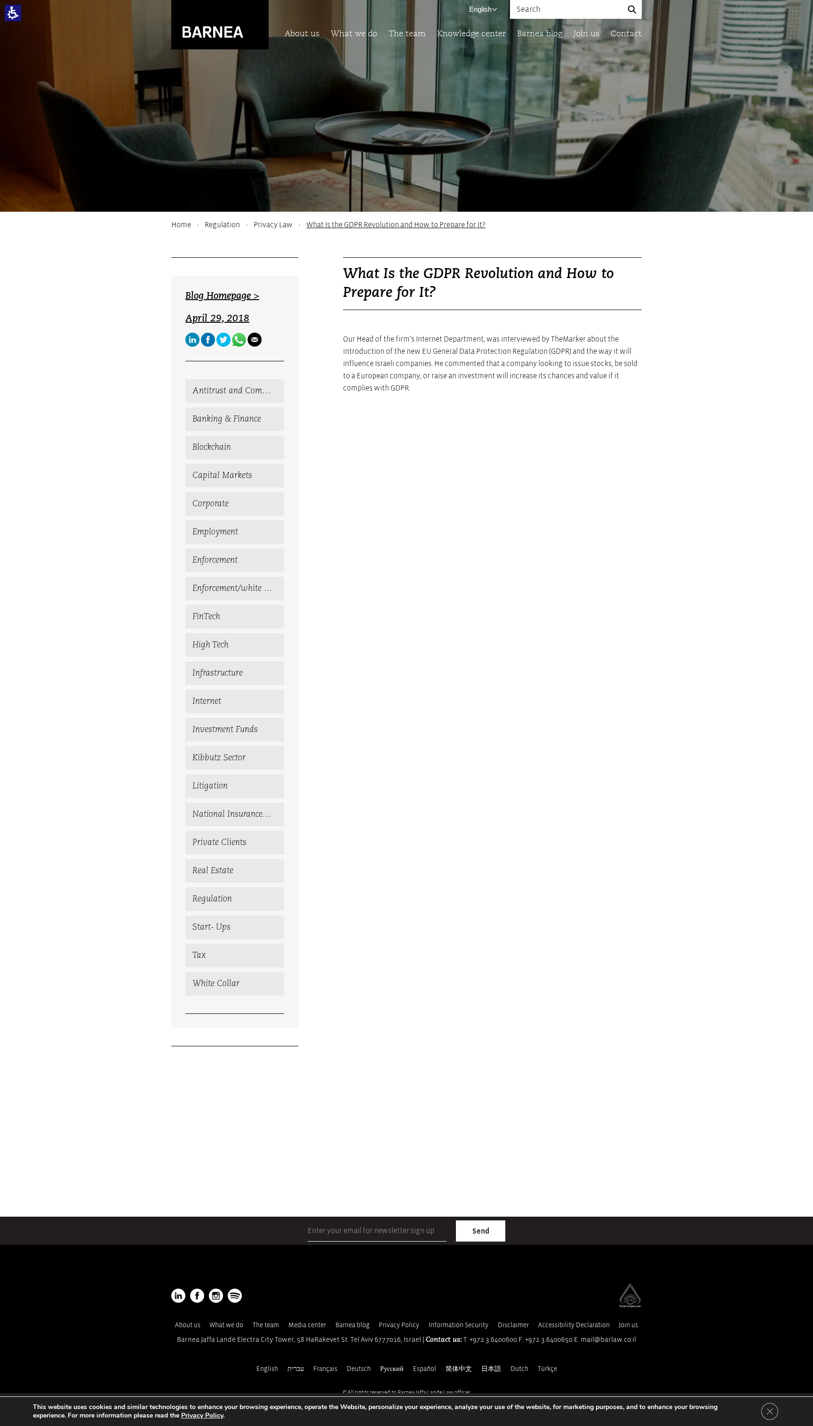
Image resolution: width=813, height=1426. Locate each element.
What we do (354, 34)
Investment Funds (225, 729)
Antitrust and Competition (238, 391)
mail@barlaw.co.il (608, 1340)
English (480, 9)
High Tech (210, 645)
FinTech (206, 617)
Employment (215, 532)
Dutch (519, 1368)
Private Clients (219, 842)
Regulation (222, 225)
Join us (586, 34)
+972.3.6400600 (493, 1340)
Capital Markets (222, 475)
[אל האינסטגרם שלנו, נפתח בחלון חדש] (216, 1296)
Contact (626, 34)
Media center (307, 1325)
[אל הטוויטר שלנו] (223, 340)
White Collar (215, 984)
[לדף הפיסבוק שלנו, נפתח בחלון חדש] (208, 340)
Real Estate (212, 871)
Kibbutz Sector (219, 758)
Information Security (458, 1325)
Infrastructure (217, 673)
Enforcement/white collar (238, 588)
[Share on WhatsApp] (239, 340)
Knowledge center (471, 34)
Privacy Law (273, 225)
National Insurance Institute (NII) (238, 814)
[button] (13, 13)
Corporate (210, 504)
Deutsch (359, 1368)
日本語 (491, 1368)
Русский (392, 1368)
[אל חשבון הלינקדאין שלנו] (192, 340)
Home (181, 225)
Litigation (210, 786)
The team (407, 34)
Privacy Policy (399, 1325)
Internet (206, 701)
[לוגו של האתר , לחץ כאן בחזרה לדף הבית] (220, 24)
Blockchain (211, 447)
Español (424, 1368)
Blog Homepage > (222, 296)
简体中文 (459, 1368)
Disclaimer (513, 1325)
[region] (406, 225)
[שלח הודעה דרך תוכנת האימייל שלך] (254, 340)
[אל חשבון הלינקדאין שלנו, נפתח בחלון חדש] (178, 1296)
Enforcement (215, 560)
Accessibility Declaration (574, 1325)
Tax (199, 955)
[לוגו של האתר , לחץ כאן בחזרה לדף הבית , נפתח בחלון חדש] (235, 1296)
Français (325, 1368)
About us (302, 34)
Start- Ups (211, 927)
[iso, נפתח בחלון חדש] (630, 1305)
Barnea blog (539, 34)
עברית (295, 1368)
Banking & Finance (226, 419)
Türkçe (547, 1368)
